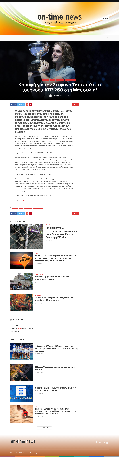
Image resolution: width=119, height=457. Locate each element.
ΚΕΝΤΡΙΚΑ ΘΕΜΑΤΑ (70, 80)
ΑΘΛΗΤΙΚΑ (45, 80)
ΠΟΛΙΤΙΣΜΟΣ (34, 38)
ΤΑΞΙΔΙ (93, 38)
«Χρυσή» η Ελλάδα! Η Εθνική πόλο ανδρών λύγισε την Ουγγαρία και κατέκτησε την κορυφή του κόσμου (56, 348)
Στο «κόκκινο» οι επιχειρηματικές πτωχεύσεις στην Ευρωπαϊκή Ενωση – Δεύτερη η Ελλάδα (61, 232)
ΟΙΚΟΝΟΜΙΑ (52, 38)
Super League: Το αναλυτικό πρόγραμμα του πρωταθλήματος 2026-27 (55, 389)
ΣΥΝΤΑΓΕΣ (99, 38)
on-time (56, 95)
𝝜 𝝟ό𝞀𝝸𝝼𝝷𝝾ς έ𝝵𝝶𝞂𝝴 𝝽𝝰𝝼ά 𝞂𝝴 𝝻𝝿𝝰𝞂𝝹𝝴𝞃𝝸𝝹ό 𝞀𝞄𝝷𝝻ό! (55, 368)
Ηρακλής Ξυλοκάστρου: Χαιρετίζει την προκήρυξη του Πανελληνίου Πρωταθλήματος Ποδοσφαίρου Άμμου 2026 (55, 411)
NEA (36, 343)
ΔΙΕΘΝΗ (52, 80)
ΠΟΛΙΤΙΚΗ (43, 38)
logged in (19, 328)
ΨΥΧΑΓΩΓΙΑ (84, 38)
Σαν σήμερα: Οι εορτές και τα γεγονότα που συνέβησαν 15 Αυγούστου (54, 299)
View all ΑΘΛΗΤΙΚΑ (43, 428)
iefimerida (22, 200)
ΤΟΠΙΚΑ (25, 38)
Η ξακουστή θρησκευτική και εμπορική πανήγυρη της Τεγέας (52, 278)
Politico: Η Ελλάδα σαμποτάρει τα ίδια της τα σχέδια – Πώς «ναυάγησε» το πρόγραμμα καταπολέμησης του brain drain (55, 258)
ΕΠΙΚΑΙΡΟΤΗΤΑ (16, 38)
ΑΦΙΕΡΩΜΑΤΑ (74, 38)
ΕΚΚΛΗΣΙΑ (38, 295)
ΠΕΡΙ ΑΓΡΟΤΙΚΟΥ (63, 38)
